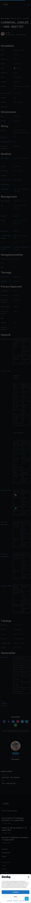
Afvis (15, 896)
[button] (28, 877)
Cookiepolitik (9, 900)
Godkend (15, 892)
